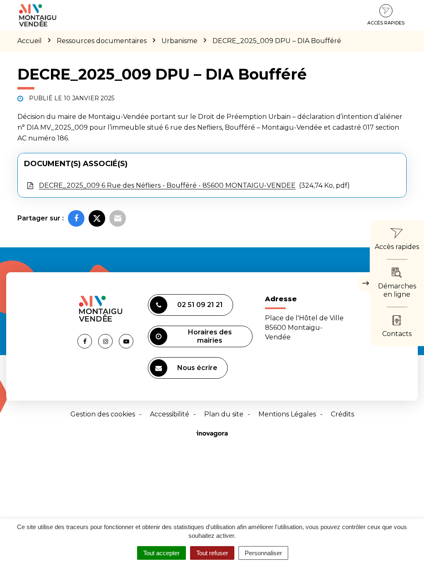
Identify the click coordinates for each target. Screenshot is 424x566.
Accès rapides (386, 23)
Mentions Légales (287, 414)
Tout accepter (161, 552)
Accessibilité (169, 414)
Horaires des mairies (210, 336)
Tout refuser (212, 552)
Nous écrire (197, 368)
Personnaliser (263, 552)
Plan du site (223, 414)
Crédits (342, 414)
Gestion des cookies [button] (102, 414)
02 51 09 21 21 (200, 305)
